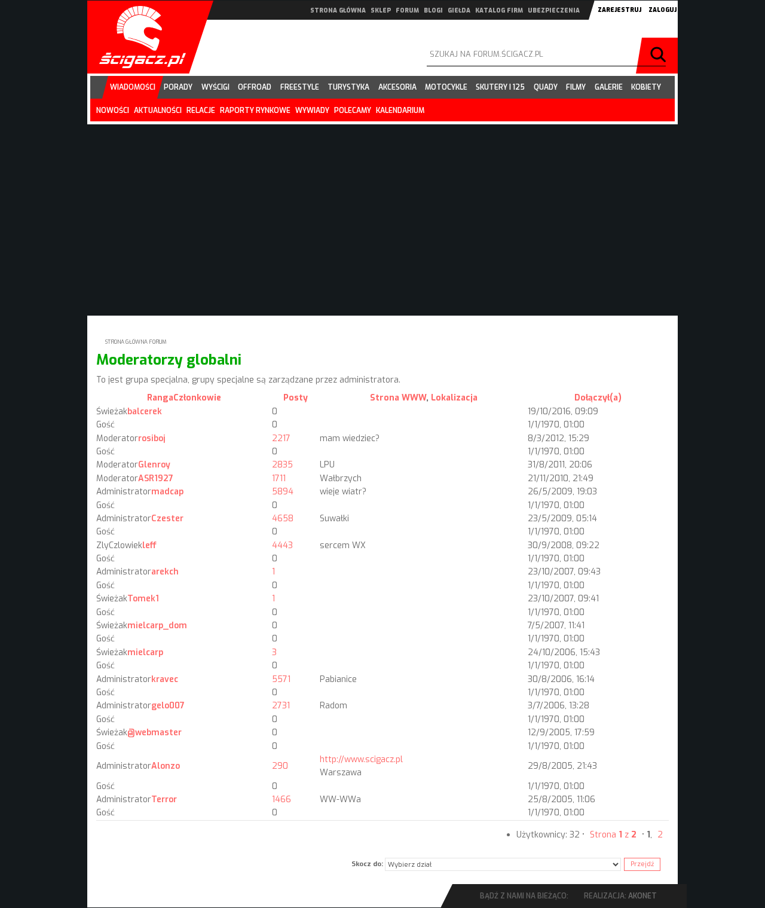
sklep (381, 10)
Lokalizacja (454, 397)
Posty (295, 397)
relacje (200, 110)
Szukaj (660, 56)
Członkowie (197, 397)
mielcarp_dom (157, 625)
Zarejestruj (619, 10)
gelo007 (168, 705)
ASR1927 (155, 478)
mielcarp (145, 652)
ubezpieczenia (554, 10)
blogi (433, 10)
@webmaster (154, 732)
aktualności (158, 110)
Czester (167, 518)
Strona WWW (398, 397)
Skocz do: (367, 864)
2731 (281, 705)
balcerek (144, 411)
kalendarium (400, 110)
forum (407, 10)
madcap (167, 491)
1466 (281, 799)
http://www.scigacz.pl (361, 759)
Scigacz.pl (138, 37)
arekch (165, 571)
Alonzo (165, 766)
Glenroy (154, 464)
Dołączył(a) (598, 397)
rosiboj (152, 438)
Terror (164, 799)
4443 (282, 545)
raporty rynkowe (255, 110)
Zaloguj (662, 10)
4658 (282, 518)
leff (149, 545)
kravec (164, 679)
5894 (282, 491)
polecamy (352, 110)
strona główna (338, 10)
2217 (281, 438)
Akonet (642, 896)
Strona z (613, 834)
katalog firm (499, 10)
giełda (459, 10)
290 (280, 766)
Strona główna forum (136, 342)
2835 (282, 464)
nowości (112, 110)
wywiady (312, 110)
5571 (281, 679)
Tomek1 (143, 598)
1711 (279, 478)
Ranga (160, 397)
